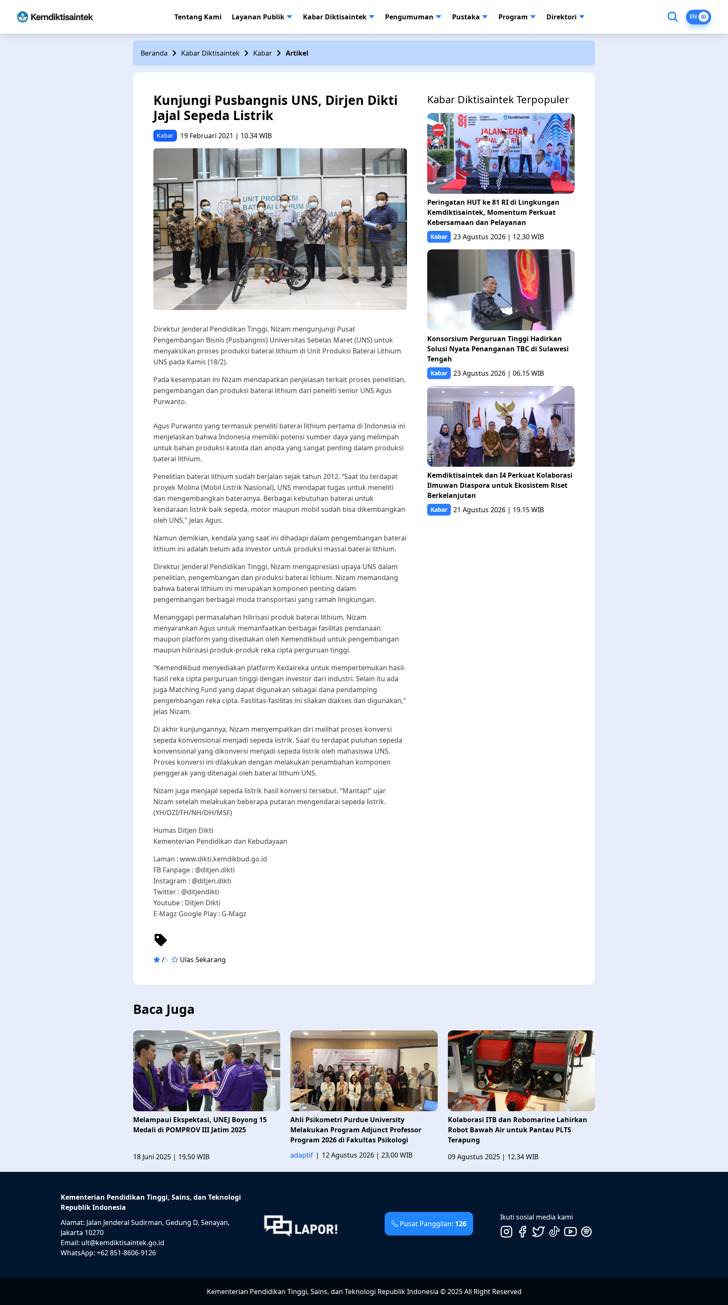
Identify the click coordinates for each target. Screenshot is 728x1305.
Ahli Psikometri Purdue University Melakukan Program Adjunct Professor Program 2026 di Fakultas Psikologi (355, 1130)
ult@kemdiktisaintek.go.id (122, 1242)
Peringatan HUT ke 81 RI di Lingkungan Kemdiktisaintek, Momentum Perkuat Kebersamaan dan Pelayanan (493, 212)
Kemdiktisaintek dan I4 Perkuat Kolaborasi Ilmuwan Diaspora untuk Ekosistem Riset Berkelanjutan (500, 485)
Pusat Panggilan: (433, 1223)
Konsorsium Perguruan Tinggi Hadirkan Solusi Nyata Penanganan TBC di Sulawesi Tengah (498, 349)
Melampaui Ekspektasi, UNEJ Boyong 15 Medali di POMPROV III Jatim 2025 (200, 1124)
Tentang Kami (198, 16)
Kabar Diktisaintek (335, 16)
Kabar (262, 53)
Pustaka (466, 16)
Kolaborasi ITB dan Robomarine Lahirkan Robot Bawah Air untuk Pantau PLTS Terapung (517, 1130)
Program (513, 16)
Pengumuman (409, 16)
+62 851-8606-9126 (126, 1252)
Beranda (154, 53)
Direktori (561, 16)
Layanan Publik (258, 16)
